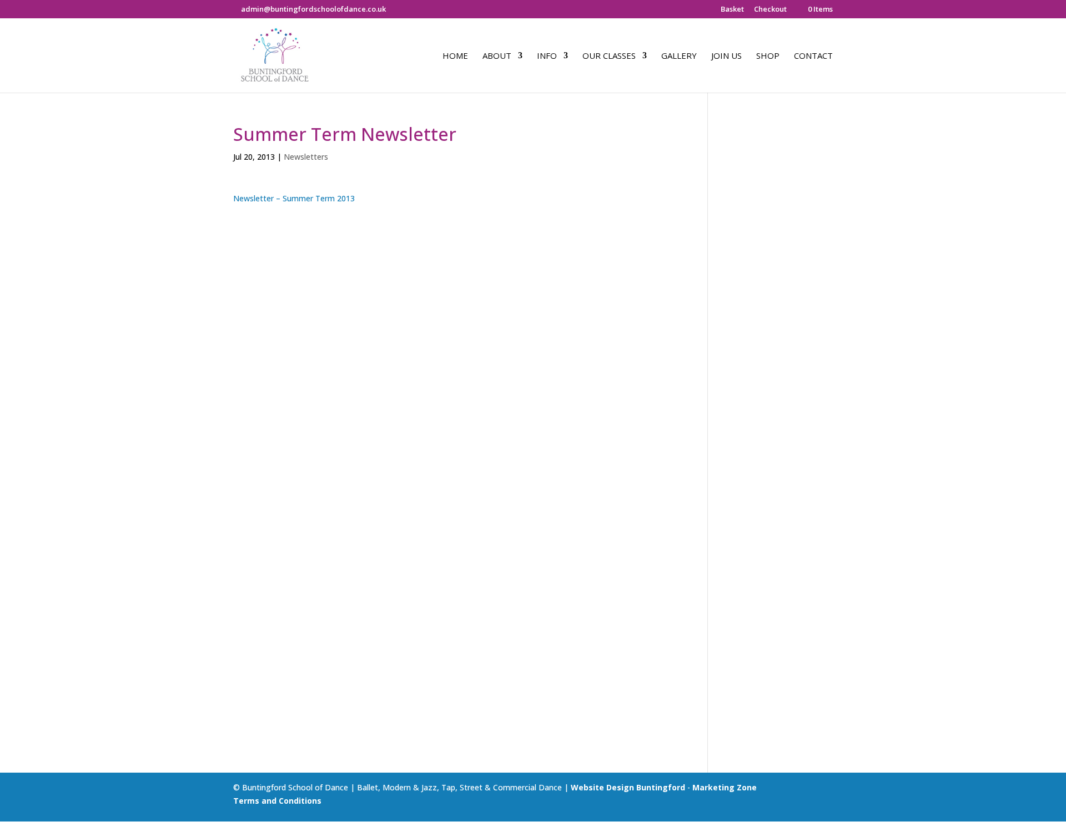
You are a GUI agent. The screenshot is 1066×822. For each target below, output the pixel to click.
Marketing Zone (724, 787)
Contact (813, 56)
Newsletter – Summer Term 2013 (294, 198)
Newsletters (306, 156)
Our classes (609, 56)
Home (455, 56)
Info (547, 56)
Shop (768, 56)
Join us (726, 56)
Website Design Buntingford (628, 787)
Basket (732, 10)
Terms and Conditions (277, 800)
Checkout (770, 10)
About (496, 56)
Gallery (679, 56)
